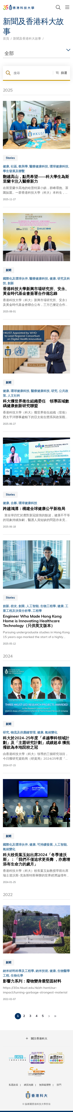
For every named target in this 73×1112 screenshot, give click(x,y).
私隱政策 (13, 1084)
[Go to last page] (55, 1016)
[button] (60, 73)
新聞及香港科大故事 (27, 38)
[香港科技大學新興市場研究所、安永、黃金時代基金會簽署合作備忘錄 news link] (36, 263)
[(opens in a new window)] (37, 1058)
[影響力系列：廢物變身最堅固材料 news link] (36, 953)
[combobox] (36, 53)
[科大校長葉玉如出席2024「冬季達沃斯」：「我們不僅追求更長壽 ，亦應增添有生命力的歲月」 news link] (36, 831)
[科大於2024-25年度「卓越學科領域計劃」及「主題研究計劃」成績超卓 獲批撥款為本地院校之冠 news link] (36, 717)
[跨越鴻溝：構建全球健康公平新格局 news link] (36, 483)
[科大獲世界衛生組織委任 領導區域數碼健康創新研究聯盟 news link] (36, 375)
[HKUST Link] (18, 7)
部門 (59, 1084)
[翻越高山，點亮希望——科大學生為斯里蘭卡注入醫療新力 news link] (36, 151)
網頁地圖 (28, 1084)
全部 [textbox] (9, 53)
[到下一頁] (49, 1016)
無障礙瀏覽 (45, 1084)
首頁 (6, 38)
